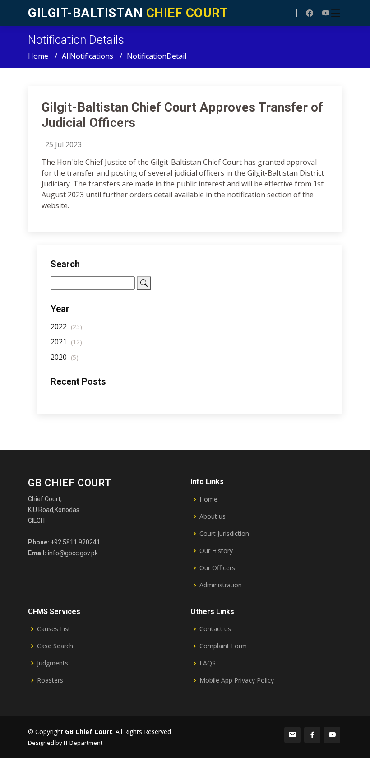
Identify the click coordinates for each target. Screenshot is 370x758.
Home (38, 56)
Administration (220, 585)
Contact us (215, 629)
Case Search (55, 646)
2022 (66, 326)
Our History (216, 551)
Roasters (50, 680)
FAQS (207, 663)
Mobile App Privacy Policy (236, 680)
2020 (65, 357)
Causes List (53, 629)
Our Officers (217, 568)
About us (212, 516)
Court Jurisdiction (224, 533)
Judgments (52, 663)
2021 (66, 342)
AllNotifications (87, 56)
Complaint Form (223, 646)
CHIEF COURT (128, 12)
